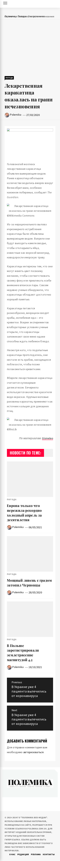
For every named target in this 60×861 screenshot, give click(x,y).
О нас (12, 854)
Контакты (49, 854)
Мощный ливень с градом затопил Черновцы (29, 582)
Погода (9, 78)
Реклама (36, 854)
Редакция (23, 854)
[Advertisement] (30, 48)
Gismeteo (47, 438)
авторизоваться (33, 752)
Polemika (15, 114)
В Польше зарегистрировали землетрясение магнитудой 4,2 (23, 652)
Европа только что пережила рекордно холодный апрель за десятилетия (24, 512)
